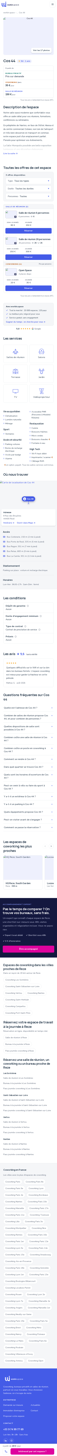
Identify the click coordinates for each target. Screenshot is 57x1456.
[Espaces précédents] (45, 846)
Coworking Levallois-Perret (17, 1287)
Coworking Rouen (13, 1294)
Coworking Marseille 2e (39, 1301)
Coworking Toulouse (39, 1214)
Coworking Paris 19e (14, 1321)
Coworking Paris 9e (14, 1188)
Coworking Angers (13, 1307)
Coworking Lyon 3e (14, 1248)
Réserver (28, 230)
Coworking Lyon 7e (14, 1301)
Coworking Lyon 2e (36, 1294)
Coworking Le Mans (14, 1340)
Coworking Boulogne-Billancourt (20, 1281)
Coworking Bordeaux (38, 1195)
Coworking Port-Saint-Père (17, 1013)
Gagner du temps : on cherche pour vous (25, 322)
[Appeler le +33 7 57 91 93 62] (6, 1451)
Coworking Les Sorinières (16, 979)
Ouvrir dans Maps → (26, 523)
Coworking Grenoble (39, 1268)
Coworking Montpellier (15, 1228)
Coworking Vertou (13, 993)
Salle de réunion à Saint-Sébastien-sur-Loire (23, 1100)
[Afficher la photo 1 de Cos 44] (28, 36)
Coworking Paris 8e (34, 1181)
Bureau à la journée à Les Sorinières (19, 1083)
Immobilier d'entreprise (13, 1410)
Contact (34, 1410)
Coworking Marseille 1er (39, 1307)
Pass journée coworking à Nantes (18, 1154)
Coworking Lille (12, 1221)
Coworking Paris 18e (14, 1268)
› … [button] (17, 12)
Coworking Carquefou (15, 1006)
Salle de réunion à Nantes (15, 1143)
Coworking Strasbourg (40, 1254)
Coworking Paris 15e (14, 1254)
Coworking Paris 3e (34, 1221)
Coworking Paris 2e (14, 1195)
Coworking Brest (13, 1327)
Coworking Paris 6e (38, 1340)
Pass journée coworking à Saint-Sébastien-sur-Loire (27, 1110)
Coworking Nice (39, 1228)
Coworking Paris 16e (37, 1234)
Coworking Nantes (36, 993)
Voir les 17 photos (41, 50)
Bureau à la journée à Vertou (16, 1127)
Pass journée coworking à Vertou (18, 1132)
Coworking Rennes (13, 1234)
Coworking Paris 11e (14, 1214)
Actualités (35, 1405)
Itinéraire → (8, 523)
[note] (28, 606)
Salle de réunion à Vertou (15, 1122)
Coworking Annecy (14, 1360)
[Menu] (52, 4)
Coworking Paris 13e (38, 1274)
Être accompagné (28, 949)
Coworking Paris (12, 1181)
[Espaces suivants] (51, 846)
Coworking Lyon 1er (14, 1274)
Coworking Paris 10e (37, 1201)
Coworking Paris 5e (39, 1321)
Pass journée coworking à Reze (19, 1050)
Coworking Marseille (14, 1208)
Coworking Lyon (36, 1188)
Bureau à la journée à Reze (17, 1044)
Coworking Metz (33, 1327)
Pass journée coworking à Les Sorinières (21, 1088)
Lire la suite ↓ (10, 153)
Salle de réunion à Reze (16, 1037)
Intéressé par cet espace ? (32, 1451)
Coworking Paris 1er (14, 1241)
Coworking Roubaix (14, 1347)
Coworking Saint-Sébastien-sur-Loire (22, 986)
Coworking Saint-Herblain (17, 999)
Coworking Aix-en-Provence (18, 1261)
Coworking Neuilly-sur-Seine (18, 1314)
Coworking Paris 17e (38, 1208)
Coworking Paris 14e (38, 1248)
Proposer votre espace (13, 1416)
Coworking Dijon (35, 1360)
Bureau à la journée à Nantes (16, 1149)
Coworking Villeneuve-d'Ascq (19, 1354)
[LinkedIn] (5, 1440)
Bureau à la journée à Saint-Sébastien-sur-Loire (25, 1105)
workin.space (9, 12)
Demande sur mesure (13, 1405)
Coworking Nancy (13, 1334)
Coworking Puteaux (36, 1334)
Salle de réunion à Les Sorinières (18, 1078)
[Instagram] (11, 1440)
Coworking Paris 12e (38, 1241)
